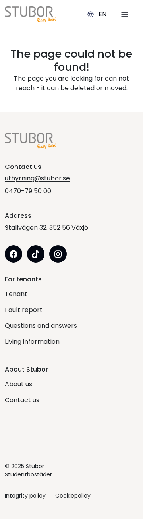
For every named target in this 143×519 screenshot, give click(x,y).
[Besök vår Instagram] (58, 254)
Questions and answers (41, 325)
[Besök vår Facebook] (13, 254)
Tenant (16, 293)
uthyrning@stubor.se (37, 178)
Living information (32, 341)
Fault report (24, 309)
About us (18, 384)
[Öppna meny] (124, 14)
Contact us (22, 400)
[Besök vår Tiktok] (35, 254)
